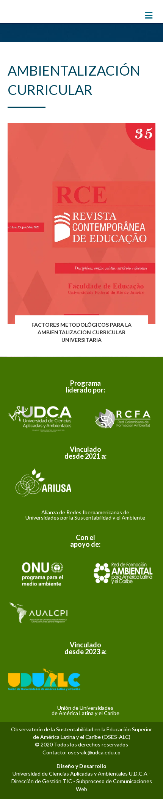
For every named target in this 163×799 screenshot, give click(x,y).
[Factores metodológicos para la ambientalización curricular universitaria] (81, 236)
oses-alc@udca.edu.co (94, 752)
